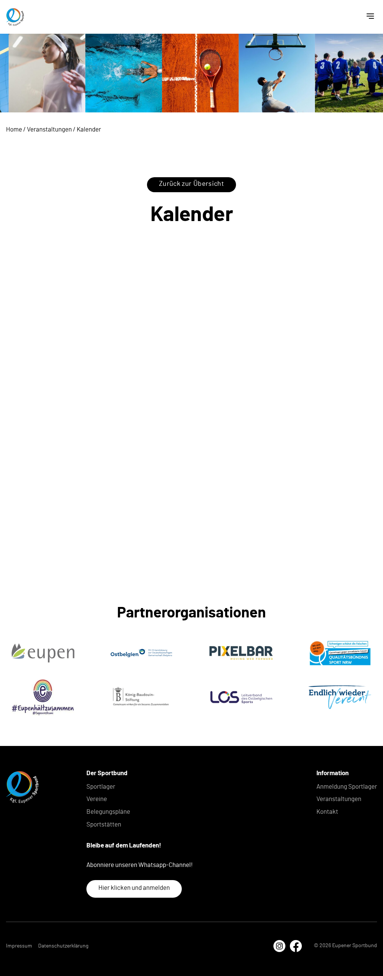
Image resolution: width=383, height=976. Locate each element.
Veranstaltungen (49, 129)
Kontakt (327, 812)
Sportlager (100, 786)
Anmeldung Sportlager (346, 786)
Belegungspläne (108, 812)
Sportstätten (103, 824)
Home (14, 129)
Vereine (96, 799)
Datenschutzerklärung (63, 946)
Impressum (19, 946)
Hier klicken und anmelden (134, 888)
